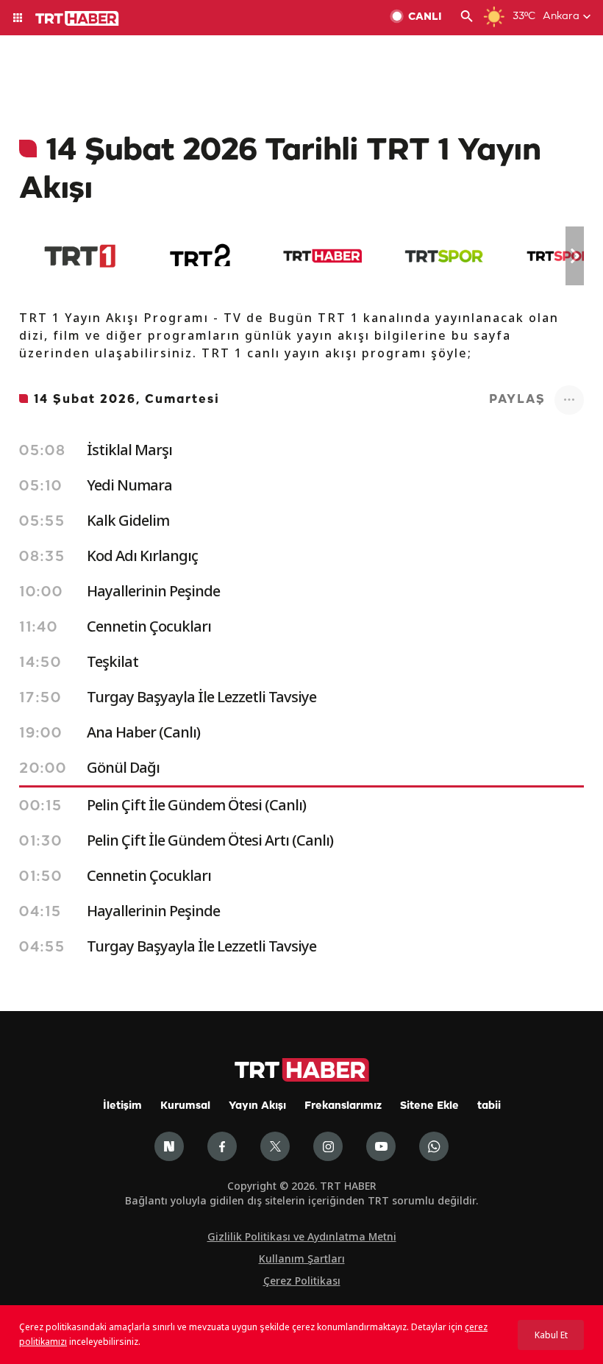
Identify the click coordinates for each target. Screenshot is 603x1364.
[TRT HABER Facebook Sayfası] (222, 1146)
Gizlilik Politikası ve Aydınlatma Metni (301, 1236)
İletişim (122, 1106)
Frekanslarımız (343, 1106)
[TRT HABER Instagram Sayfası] (328, 1146)
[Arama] (467, 17)
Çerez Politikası (301, 1281)
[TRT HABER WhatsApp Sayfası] (434, 1146)
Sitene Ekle (429, 1106)
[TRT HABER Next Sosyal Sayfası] (169, 1146)
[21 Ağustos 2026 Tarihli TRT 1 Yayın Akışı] (79, 255)
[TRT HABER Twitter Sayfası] (275, 1146)
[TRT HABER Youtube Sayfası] (381, 1146)
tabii (489, 1106)
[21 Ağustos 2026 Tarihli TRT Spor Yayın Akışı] (443, 255)
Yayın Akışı (257, 1106)
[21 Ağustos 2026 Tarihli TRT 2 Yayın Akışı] (201, 255)
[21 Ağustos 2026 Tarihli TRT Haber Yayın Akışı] (322, 255)
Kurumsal (185, 1106)
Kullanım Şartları (302, 1258)
